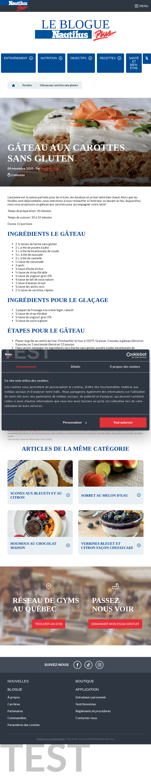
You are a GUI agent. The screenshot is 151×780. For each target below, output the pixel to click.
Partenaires (15, 711)
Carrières (13, 704)
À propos (13, 697)
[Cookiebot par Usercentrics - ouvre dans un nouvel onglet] (129, 355)
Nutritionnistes (86, 704)
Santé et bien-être (134, 63)
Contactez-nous (86, 718)
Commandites (16, 718)
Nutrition (49, 58)
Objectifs (78, 58)
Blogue (14, 689)
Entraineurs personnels (91, 697)
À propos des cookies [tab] (125, 366)
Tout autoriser (123, 422)
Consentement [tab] (26, 366)
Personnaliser (72, 422)
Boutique (85, 681)
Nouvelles (18, 681)
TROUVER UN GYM (48, 624)
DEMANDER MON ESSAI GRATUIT (115, 624)
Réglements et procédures (93, 711)
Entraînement (15, 58)
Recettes (108, 58)
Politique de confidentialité (50, 738)
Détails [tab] (75, 366)
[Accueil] (13, 85)
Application (87, 689)
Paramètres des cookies (23, 725)
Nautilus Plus (50, 168)
